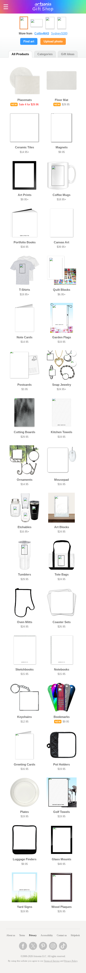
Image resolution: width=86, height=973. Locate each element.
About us (10, 935)
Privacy (33, 935)
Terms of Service (52, 961)
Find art (28, 41)
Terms (22, 935)
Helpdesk (75, 935)
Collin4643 (41, 33)
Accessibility (47, 935)
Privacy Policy (70, 961)
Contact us (62, 935)
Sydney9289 (59, 33)
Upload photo (53, 41)
